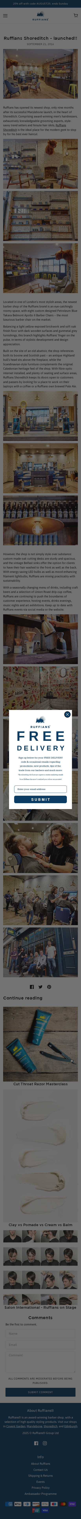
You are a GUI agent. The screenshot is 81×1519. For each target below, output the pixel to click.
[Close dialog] (67, 714)
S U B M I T (40, 799)
